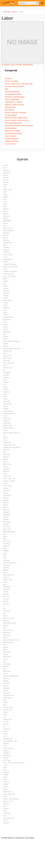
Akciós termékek (11, 81)
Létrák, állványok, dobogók (15, 112)
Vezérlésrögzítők (11, 138)
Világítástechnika (11, 141)
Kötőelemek (9, 110)
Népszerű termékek (12, 131)
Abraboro (8, 78)
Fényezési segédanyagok (15, 97)
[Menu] (42, 3)
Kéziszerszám (10, 107)
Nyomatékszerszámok (13, 133)
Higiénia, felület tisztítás (14, 105)
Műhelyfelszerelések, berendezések (19, 125)
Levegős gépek (11, 115)
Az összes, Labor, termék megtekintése (17, 65)
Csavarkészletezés (12, 91)
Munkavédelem (11, 128)
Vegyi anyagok (11, 136)
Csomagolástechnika (13, 94)
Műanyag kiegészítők (13, 123)
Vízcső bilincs (10, 144)
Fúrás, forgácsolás (12, 99)
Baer (6, 89)
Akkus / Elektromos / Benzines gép (19, 84)
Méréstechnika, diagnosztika (16, 118)
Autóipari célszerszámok (14, 86)
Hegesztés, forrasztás (13, 102)
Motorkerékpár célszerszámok (17, 120)
